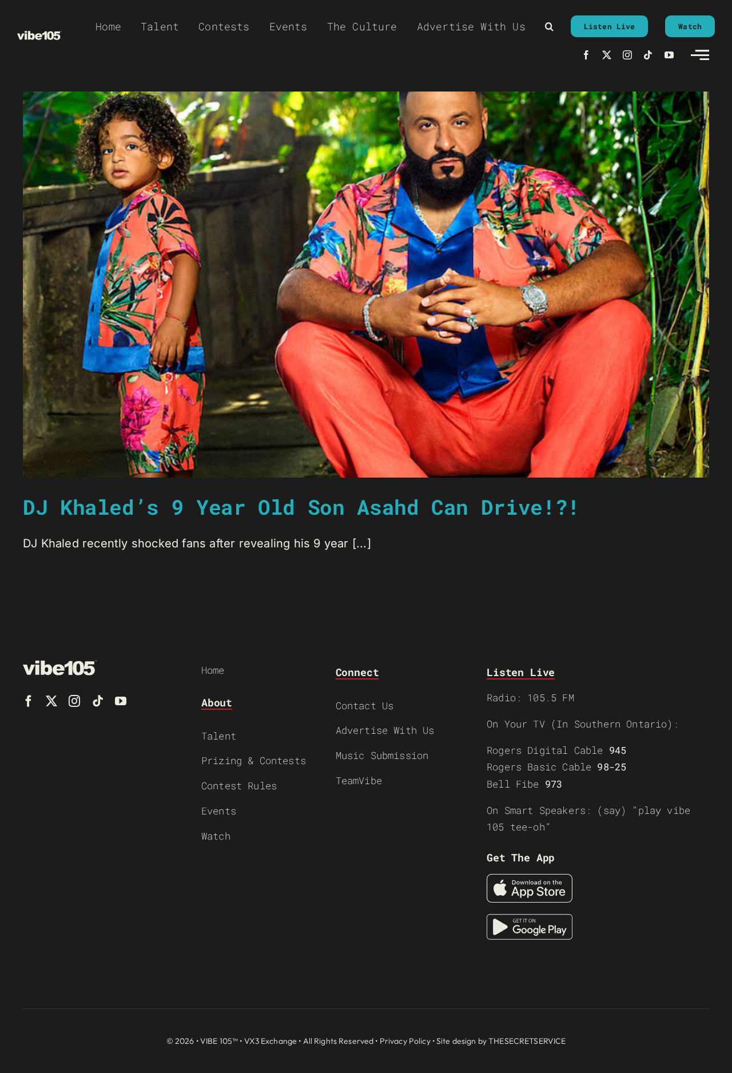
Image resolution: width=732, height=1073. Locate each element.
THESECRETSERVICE (527, 1041)
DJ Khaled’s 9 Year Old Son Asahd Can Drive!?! (301, 506)
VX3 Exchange (270, 1041)
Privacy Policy (405, 1041)
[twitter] (606, 54)
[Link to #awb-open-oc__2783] (700, 55)
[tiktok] (648, 54)
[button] (549, 26)
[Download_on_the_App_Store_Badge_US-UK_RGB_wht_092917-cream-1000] (529, 880)
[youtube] (669, 54)
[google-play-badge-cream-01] (529, 920)
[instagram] (627, 54)
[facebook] (586, 54)
